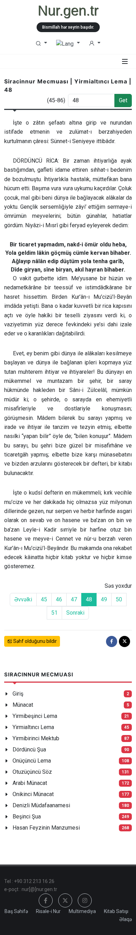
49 (104, 599)
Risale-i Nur (48, 911)
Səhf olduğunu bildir (34, 641)
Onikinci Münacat (33, 794)
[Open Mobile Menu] (125, 61)
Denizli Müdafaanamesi (41, 805)
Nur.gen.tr (68, 10)
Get (123, 100)
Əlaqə (125, 919)
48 (89, 599)
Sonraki (75, 612)
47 (74, 599)
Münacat (23, 705)
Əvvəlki (23, 599)
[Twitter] (124, 641)
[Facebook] (111, 641)
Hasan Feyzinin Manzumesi (46, 827)
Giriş (18, 693)
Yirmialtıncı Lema (33, 727)
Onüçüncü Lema (32, 760)
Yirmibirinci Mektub (36, 738)
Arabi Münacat (30, 783)
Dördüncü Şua (29, 749)
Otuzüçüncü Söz (32, 772)
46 (59, 599)
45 (44, 599)
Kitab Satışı (116, 911)
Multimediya (82, 911)
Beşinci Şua (27, 816)
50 (119, 599)
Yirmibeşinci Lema (35, 716)
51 (54, 612)
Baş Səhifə (16, 911)
